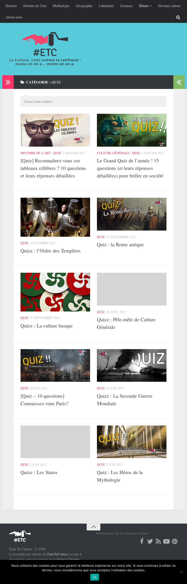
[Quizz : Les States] (55, 442)
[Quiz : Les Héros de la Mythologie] (131, 442)
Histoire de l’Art (34, 5)
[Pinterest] (174, 541)
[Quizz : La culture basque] (55, 292)
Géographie (84, 5)
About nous (13, 17)
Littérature (106, 5)
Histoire (11, 5)
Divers (143, 5)
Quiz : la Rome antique (120, 244)
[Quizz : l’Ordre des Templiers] (55, 217)
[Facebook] (142, 541)
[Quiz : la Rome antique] (131, 214)
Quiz (57, 153)
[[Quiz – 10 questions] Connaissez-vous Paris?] (55, 365)
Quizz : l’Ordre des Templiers (51, 250)
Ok (95, 577)
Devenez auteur (169, 5)
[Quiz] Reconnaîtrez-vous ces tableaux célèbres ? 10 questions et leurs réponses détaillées (53, 168)
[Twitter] (150, 541)
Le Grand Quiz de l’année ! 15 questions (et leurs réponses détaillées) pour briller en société (130, 168)
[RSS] (158, 541)
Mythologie (61, 5)
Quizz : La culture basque (47, 325)
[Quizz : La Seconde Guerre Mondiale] (131, 365)
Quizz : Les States (39, 472)
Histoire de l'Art (36, 153)
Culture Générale (113, 153)
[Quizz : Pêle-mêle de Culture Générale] (131, 289)
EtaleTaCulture (57, 554)
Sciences (126, 5)
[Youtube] (166, 541)
